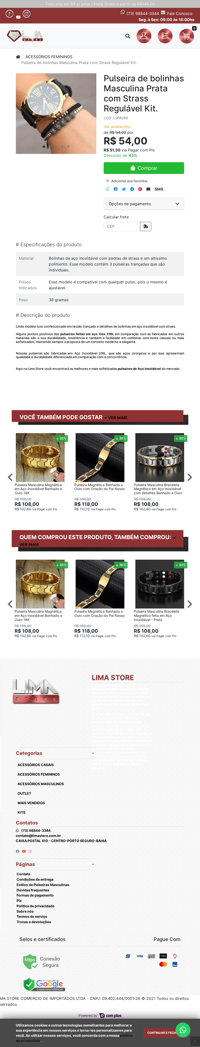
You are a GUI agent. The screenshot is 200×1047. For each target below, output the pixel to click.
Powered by (88, 1015)
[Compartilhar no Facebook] (115, 189)
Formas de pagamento (35, 895)
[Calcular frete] (145, 226)
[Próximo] (190, 477)
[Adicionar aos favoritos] (21, 437)
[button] (145, 36)
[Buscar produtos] (127, 36)
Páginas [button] (25, 864)
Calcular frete (116, 216)
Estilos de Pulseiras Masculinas (43, 885)
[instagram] (30, 851)
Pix (19, 900)
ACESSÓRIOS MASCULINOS (41, 784)
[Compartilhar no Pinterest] (140, 189)
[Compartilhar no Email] (148, 189)
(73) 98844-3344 (142, 13)
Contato (23, 874)
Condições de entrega (35, 879)
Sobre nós (25, 911)
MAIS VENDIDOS (31, 803)
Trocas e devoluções (34, 922)
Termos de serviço (32, 916)
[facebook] (18, 851)
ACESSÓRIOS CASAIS (36, 765)
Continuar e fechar (163, 1033)
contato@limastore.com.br (38, 835)
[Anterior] (10, 477)
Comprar (42, 516)
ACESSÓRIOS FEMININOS (49, 56)
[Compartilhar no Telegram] (132, 189)
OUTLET (24, 793)
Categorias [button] (29, 753)
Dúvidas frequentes (33, 890)
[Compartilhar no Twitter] (124, 189)
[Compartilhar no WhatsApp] (107, 189)
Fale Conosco (179, 13)
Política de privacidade (35, 906)
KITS (21, 812)
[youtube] (24, 851)
